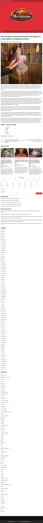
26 (7, 186)
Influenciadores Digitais (9, 136)
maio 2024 (2, 281)
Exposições (3, 431)
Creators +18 (3, 404)
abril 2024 (2, 283)
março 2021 (3, 353)
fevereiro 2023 (3, 309)
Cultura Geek (3, 406)
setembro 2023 (3, 296)
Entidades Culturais (4, 425)
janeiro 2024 (3, 288)
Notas (2, 471)
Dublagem (2, 419)
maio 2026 (2, 235)
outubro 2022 (3, 317)
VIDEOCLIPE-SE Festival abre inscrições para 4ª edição (10, 206)
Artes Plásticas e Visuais (5, 377)
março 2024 (3, 285)
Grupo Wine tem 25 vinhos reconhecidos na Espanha (10, 198)
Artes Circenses (3, 375)
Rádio (2, 486)
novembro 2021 (3, 338)
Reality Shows (3, 490)
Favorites (7, 127)
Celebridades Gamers (4, 392)
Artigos (2, 381)
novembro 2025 (3, 246)
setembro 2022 (3, 319)
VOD (1, 509)
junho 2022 (3, 325)
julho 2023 (2, 300)
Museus (2, 461)
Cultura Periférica (4, 410)
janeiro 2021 (3, 357)
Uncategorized (3, 507)
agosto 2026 (3, 229)
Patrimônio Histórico (4, 478)
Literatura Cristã (3, 452)
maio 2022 (2, 327)
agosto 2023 (3, 298)
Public (6, 129)
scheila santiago (4, 223)
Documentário (3, 417)
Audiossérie (3, 385)
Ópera (2, 473)
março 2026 (3, 239)
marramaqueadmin (18, 41)
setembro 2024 (3, 273)
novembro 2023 (3, 292)
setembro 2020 (3, 365)
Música (2, 463)
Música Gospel (3, 467)
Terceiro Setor (3, 501)
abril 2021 (2, 351)
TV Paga (2, 505)
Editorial (2, 423)
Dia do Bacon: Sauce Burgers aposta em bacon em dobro (11, 202)
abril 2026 (2, 237)
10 (36, 181)
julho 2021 (2, 346)
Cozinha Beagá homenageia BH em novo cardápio (9, 200)
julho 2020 (2, 369)
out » (4, 188)
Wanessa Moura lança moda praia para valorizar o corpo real (21, 161)
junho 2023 (3, 302)
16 (30, 183)
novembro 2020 (3, 361)
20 (13, 184)
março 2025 (3, 262)
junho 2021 (3, 348)
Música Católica (4, 465)
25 (1, 186)
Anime (2, 373)
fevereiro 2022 (3, 332)
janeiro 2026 (3, 243)
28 (19, 186)
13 (13, 183)
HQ (1, 444)
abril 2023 (2, 306)
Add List (7, 133)
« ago (2, 188)
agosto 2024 (3, 275)
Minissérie (2, 459)
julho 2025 (2, 254)
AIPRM (6, 128)
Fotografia (2, 438)
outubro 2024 (3, 271)
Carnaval (2, 389)
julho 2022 (2, 323)
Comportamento (4, 398)
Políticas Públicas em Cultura (6, 484)
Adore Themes (32, 521)
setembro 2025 (3, 250)
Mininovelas (3, 457)
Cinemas (2, 396)
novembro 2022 (3, 315)
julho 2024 (2, 277)
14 (19, 183)
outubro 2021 (3, 340)
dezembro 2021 (3, 336)
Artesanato (3, 379)
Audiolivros (3, 383)
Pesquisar (2, 191)
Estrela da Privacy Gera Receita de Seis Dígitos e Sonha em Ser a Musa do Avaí (34, 162)
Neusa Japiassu (3, 216)
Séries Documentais (4, 494)
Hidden (6, 132)
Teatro (2, 497)
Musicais (2, 469)
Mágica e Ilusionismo (4, 455)
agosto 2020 (3, 367)
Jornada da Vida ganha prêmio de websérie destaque (21, 214)
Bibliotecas (3, 387)
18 (1, 184)
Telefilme (2, 499)
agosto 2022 (3, 321)
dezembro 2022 (3, 313)
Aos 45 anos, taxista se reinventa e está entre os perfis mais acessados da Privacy (6, 162)
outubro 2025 (3, 248)
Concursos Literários (4, 400)
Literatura (2, 450)
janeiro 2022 (3, 334)
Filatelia (2, 434)
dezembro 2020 (3, 359)
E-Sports (2, 421)
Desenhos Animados (4, 415)
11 (1, 183)
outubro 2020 (3, 363)
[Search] (41, 31)
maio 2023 (2, 304)
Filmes (2, 436)
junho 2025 (3, 256)
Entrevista (2, 427)
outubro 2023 (3, 294)
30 (30, 186)
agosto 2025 (3, 252)
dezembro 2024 (3, 267)
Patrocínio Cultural (4, 480)
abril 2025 (2, 260)
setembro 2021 (3, 342)
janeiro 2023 (3, 311)
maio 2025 (2, 258)
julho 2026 (2, 231)
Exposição (2, 429)
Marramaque (17, 521)
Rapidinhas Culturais (4, 488)
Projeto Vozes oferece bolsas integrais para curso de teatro (11, 204)
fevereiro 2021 (3, 355)
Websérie (2, 511)
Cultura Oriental (3, 408)
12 (7, 183)
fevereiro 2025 (3, 264)
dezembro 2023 (3, 290)
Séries (2, 492)
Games (2, 440)
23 (30, 184)
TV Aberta (2, 503)
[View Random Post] (39, 31)
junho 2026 (3, 233)
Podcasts (2, 482)
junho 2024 (3, 279)
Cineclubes (3, 394)
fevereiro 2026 (3, 241)
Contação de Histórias (5, 402)
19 (7, 184)
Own (6, 131)
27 (13, 186)
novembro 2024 (3, 269)
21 (19, 184)
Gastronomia (3, 442)
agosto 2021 (3, 344)
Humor (2, 446)
